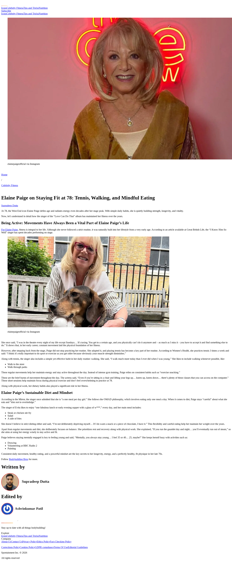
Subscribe (6, 10)
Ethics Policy (43, 541)
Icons (4, 8)
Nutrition (43, 8)
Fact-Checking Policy (60, 541)
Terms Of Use (61, 547)
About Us (6, 541)
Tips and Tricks (31, 8)
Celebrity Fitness (15, 8)
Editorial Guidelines (78, 547)
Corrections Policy (10, 547)
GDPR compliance (44, 547)
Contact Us (16, 541)
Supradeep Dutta (9, 205)
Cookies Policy (27, 547)
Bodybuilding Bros (18, 459)
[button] (9, 169)
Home (4, 174)
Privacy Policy (29, 541)
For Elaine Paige (9, 229)
